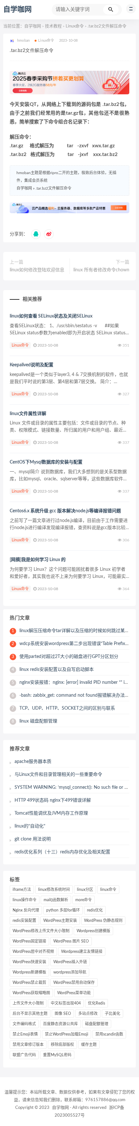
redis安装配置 (24, 921)
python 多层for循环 (63, 910)
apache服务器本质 (33, 761)
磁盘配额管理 (96, 1024)
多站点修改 (88, 1014)
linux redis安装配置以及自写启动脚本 (53, 669)
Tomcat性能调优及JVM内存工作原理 (51, 813)
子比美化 (112, 1014)
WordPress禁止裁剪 (29, 983)
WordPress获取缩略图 (31, 993)
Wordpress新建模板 (29, 972)
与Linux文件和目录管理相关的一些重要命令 (58, 774)
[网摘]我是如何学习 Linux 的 (38, 560)
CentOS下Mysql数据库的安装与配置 (46, 462)
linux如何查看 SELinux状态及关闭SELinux (51, 316)
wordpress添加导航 (69, 972)
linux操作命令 (25, 900)
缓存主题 (89, 1045)
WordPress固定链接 (29, 941)
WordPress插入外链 (70, 962)
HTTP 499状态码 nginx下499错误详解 (53, 800)
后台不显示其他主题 (30, 1014)
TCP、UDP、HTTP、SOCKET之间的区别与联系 (63, 708)
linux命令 (108, 889)
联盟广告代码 (24, 1055)
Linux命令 (75, 26)
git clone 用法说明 (33, 839)
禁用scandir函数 (109, 1034)
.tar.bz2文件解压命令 (53, 188)
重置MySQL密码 (57, 1055)
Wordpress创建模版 (93, 931)
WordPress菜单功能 (74, 993)
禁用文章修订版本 (28, 1045)
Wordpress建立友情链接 (81, 952)
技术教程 (53, 26)
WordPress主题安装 (60, 921)
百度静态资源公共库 (60, 1024)
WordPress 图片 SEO (71, 941)
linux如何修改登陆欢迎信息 (37, 270)
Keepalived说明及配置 (31, 365)
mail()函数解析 (56, 900)
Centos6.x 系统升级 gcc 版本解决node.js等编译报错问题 (65, 511)
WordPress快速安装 (29, 962)
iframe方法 (22, 889)
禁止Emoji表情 (25, 1034)
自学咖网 (17, 9)
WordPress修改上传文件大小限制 (41, 931)
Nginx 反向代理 (26, 910)
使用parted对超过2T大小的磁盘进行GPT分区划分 (65, 656)
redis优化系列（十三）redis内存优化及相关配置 (62, 852)
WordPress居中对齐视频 (33, 952)
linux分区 (85, 889)
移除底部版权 (62, 1045)
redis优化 (95, 910)
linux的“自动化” (30, 826)
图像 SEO (63, 1014)
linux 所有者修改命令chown (101, 270)
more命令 (83, 900)
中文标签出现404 (66, 1003)
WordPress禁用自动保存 (74, 983)
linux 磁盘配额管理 (34, 721)
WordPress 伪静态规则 (103, 921)
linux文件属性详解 (28, 414)
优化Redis (96, 1003)
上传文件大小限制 (28, 1003)
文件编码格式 (24, 1024)
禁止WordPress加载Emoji (66, 1034)
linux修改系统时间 (54, 889)
